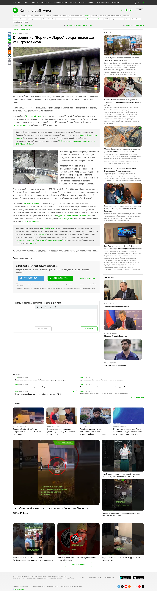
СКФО (106, 19)
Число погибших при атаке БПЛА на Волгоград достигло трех (40, 379)
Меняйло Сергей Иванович (115, 336)
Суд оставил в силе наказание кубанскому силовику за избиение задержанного (60, 431)
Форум (73, 2)
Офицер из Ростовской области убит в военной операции (104, 393)
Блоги (81, 2)
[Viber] (9, 45)
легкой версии (65, 218)
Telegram (41, 234)
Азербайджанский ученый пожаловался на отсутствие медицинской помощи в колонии (93, 431)
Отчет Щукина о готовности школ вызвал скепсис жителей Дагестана (121, 58)
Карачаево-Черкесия (20, 19)
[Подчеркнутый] (46, 307)
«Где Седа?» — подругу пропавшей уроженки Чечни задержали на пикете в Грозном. (121, 475)
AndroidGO (34, 221)
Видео (90, 2)
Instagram (30, 240)
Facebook (19, 240)
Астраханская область (60, 15)
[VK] (9, 34)
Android (25, 221)
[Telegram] (9, 37)
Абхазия (16, 15)
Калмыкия (126, 15)
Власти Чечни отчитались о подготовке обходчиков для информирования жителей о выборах (122, 102)
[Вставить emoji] (55, 307)
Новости (16, 2)
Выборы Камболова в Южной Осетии (79, 25)
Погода (115, 2)
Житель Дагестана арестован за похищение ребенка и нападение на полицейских (122, 150)
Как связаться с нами (94, 577)
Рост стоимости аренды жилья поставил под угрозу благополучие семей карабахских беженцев (122, 208)
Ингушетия (102, 15)
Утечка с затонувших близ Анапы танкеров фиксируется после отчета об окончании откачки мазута (128, 431)
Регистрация (43, 328)
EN (143, 2)
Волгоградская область (76, 15)
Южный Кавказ (18, 22)
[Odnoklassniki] (9, 52)
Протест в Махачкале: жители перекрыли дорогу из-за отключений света (122, 514)
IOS (52, 228)
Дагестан (94, 15)
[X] (9, 48)
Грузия (87, 15)
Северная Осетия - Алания (94, 19)
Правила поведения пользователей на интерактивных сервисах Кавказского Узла (57, 586)
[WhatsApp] (9, 41)
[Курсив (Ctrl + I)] (41, 307)
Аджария (23, 15)
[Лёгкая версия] (135, 3)
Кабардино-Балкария (114, 15)
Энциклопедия (60, 2)
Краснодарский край (34, 19)
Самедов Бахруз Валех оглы (115, 365)
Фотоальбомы (103, 2)
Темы (26, 2)
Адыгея (31, 15)
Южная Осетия (136, 19)
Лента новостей (25, 29)
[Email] (9, 59)
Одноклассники (55, 240)
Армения (48, 15)
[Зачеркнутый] (50, 307)
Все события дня (137, 397)
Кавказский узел (33, 116)
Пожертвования (109, 577)
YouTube (32, 243)
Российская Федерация (63, 19)
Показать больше (78, 564)
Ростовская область (79, 19)
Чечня (127, 19)
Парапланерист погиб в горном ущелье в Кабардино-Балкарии (106, 386)
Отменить (89, 328)
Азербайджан (39, 15)
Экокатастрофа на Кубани (134, 25)
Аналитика (46, 2)
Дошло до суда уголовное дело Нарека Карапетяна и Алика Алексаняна (120, 169)
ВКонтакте (41, 240)
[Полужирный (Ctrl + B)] (37, 307)
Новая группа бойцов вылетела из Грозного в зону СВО (38, 394)
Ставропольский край (116, 19)
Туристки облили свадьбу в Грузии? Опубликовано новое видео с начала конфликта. (33, 558)
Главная (15, 29)
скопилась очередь (21, 125)
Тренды (35, 2)
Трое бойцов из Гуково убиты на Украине (32, 386)
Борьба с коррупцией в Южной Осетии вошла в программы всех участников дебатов (123, 247)
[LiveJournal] (9, 56)
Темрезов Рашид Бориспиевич (116, 306)
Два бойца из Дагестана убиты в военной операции (101, 379)
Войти (140, 10)
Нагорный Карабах (48, 19)
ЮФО (26, 22)
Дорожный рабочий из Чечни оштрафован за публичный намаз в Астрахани (27, 431)
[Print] (9, 63)
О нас (82, 577)
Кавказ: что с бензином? (23, 25)
